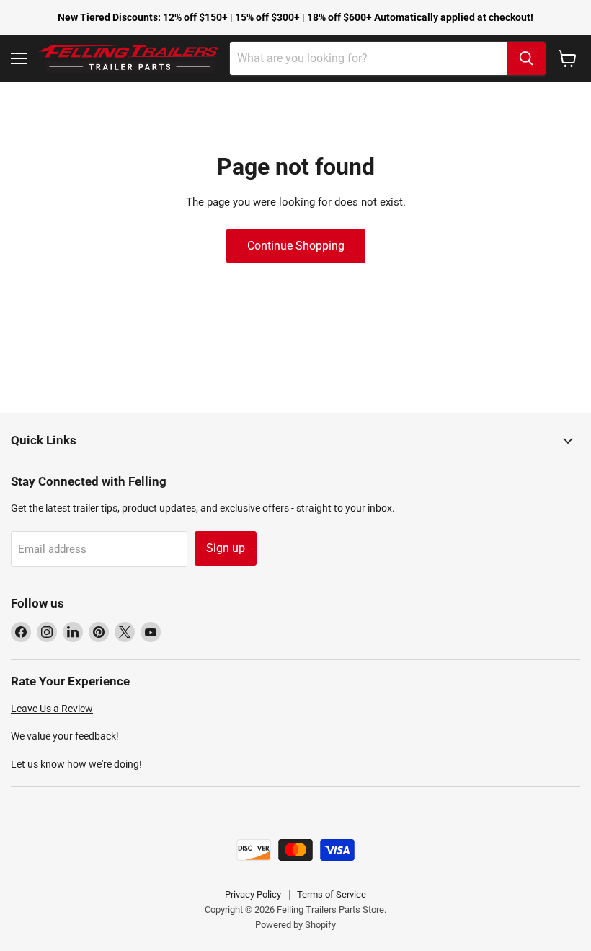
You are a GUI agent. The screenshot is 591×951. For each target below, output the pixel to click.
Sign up (225, 548)
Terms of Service (331, 894)
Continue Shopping (296, 246)
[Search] (526, 58)
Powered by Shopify (295, 924)
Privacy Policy (253, 894)
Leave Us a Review (52, 708)
